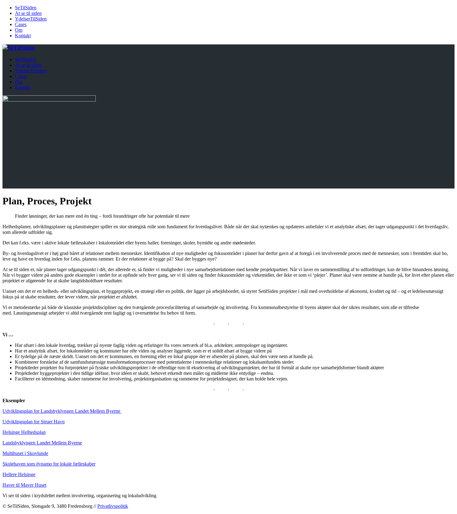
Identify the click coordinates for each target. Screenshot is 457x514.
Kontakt (23, 35)
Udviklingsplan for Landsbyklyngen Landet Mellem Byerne (62, 411)
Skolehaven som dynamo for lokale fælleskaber (48, 463)
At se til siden (28, 13)
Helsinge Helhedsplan (24, 432)
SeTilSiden (25, 7)
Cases (20, 24)
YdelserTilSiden (31, 18)
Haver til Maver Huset (24, 485)
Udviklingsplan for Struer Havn (33, 421)
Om (18, 30)
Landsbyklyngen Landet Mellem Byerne (42, 442)
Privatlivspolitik (112, 506)
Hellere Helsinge (18, 474)
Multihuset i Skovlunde (25, 453)
